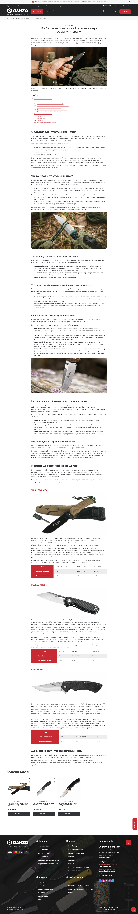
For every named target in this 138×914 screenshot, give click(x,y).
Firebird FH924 (41, 118)
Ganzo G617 (40, 120)
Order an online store (108, 909)
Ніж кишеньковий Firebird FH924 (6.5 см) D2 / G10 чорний (44, 804)
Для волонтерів (44, 853)
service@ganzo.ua (106, 876)
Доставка (42, 885)
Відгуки (60, 6)
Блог (70, 882)
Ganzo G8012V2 (41, 116)
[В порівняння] (29, 809)
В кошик (18, 813)
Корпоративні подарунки (48, 864)
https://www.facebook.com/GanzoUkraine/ (100, 880)
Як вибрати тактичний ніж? (42, 101)
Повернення (43, 892)
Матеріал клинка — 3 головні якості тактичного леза (52, 109)
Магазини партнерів (76, 853)
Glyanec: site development (110, 907)
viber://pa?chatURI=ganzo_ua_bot (109, 880)
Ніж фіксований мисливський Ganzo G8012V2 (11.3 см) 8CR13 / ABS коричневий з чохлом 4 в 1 (18, 805)
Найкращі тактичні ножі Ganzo (43, 114)
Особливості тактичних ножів (43, 99)
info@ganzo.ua (104, 857)
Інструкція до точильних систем (80, 889)
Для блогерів (43, 849)
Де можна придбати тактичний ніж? (45, 122)
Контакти (69, 6)
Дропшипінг (43, 857)
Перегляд (19, 788)
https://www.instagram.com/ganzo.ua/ (103, 880)
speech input (103, 11)
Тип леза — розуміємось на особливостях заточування (53, 105)
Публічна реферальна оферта (79, 871)
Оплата (41, 882)
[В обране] (27, 809)
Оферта (71, 864)
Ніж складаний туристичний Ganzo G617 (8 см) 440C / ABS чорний (67, 805)
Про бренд (72, 846)
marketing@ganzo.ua (107, 871)
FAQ (39, 900)
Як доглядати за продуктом (79, 885)
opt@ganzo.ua (104, 862)
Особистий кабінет (108, 11)
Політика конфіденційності (78, 867)
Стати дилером (44, 846)
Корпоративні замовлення (48, 860)
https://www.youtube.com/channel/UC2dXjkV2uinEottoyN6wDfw (106, 880)
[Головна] (8, 18)
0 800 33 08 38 (108, 6)
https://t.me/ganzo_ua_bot (112, 880)
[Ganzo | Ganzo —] (17, 11)
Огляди (71, 892)
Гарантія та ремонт (45, 889)
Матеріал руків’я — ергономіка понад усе (49, 111)
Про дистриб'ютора (75, 849)
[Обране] (116, 11)
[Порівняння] (112, 11)
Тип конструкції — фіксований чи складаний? (50, 104)
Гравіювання (43, 896)
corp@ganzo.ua (105, 866)
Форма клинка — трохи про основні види (49, 107)
